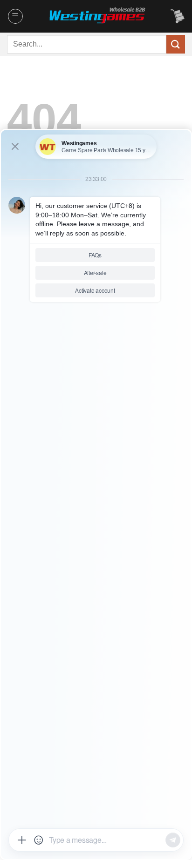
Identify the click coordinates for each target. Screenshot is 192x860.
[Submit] (175, 44)
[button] (15, 16)
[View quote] (177, 16)
